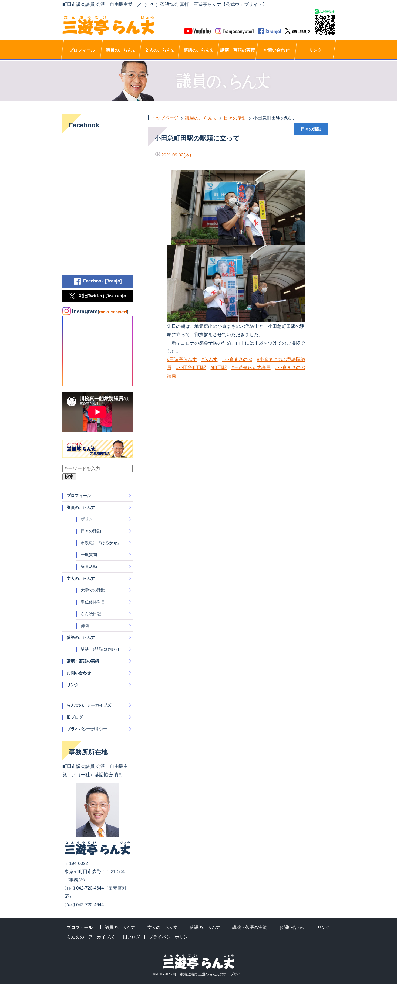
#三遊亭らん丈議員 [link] (251, 367)
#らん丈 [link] (209, 359)
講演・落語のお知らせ (101, 649)
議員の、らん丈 (121, 50)
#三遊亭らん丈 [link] (182, 359)
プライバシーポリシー (87, 729)
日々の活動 (91, 531)
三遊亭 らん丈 (130, 25)
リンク (315, 50)
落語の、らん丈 (199, 50)
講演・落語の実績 (237, 50)
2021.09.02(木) (176, 155)
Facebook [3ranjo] (102, 281)
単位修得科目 (93, 602)
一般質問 (89, 554)
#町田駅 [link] (219, 367)
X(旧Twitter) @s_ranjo (102, 295)
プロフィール (82, 50)
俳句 (85, 625)
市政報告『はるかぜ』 (101, 542)
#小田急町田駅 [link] (191, 367)
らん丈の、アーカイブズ (89, 705)
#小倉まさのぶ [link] (237, 359)
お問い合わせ (277, 50)
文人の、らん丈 (160, 50)
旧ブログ (75, 717)
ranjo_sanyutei (113, 311)
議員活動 (89, 566)
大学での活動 (93, 590)
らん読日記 (91, 613)
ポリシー (89, 519)
